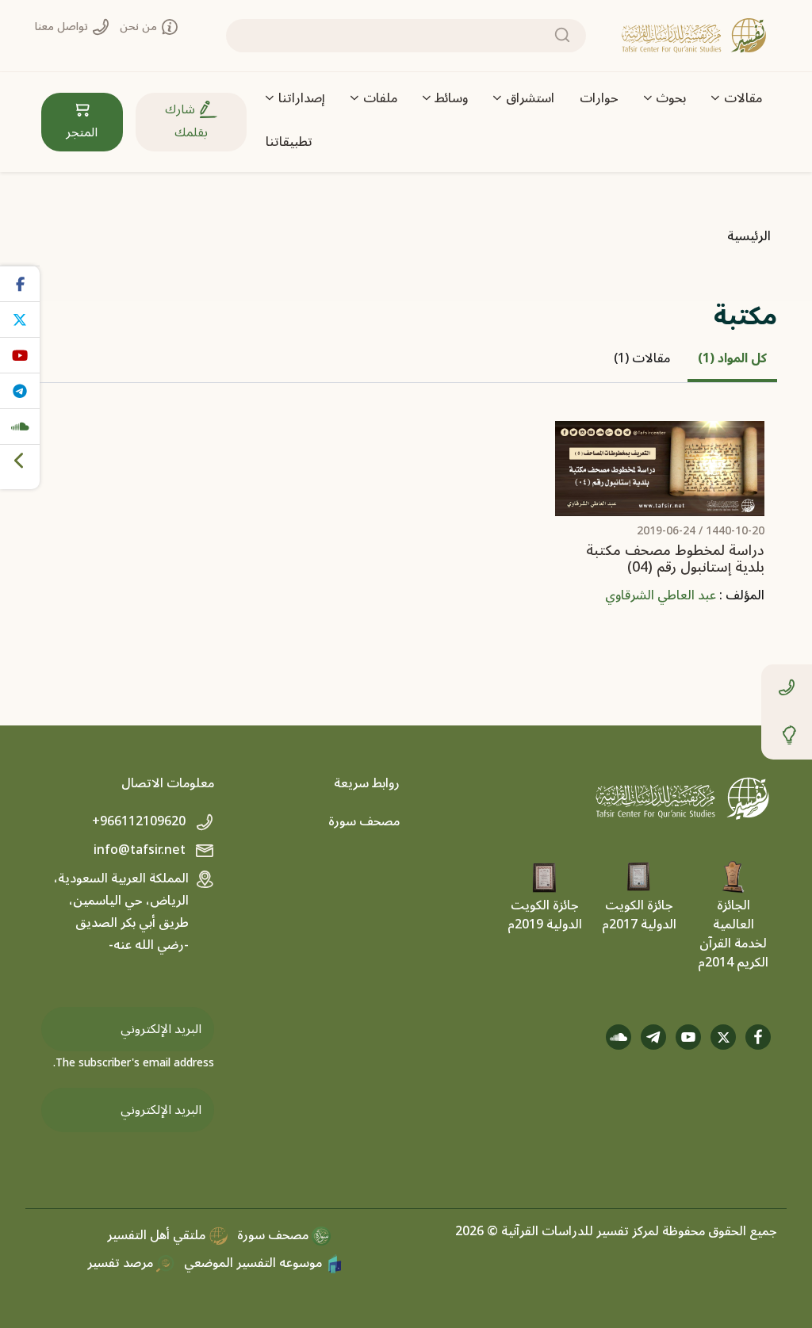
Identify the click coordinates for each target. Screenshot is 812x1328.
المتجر (82, 132)
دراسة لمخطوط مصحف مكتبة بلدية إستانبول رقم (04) (675, 559)
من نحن (140, 26)
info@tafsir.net (141, 849)
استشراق (530, 98)
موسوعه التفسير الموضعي (254, 1263)
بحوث (671, 98)
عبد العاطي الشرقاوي (660, 595)
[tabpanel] (406, 528)
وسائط (451, 98)
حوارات (599, 98)
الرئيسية (749, 236)
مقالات (743, 98)
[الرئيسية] (694, 36)
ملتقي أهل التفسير (158, 1235)
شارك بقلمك (186, 121)
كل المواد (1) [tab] (732, 358)
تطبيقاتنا (289, 141)
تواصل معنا (63, 26)
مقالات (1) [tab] (642, 358)
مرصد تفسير (121, 1263)
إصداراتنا (301, 98)
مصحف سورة (364, 821)
